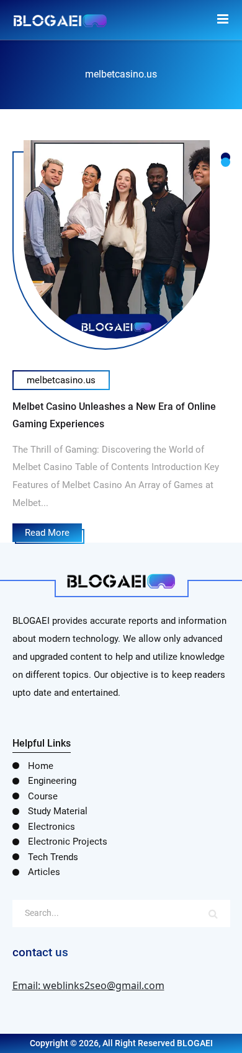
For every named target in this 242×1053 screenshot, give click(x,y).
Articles (44, 872)
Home (40, 765)
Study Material (57, 811)
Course (43, 796)
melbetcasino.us (61, 380)
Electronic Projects (67, 841)
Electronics (51, 826)
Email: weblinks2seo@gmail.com (88, 985)
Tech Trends (53, 857)
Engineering (52, 780)
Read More (47, 532)
